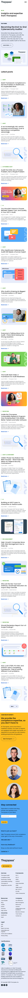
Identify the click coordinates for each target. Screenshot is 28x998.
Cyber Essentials (20, 883)
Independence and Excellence (20, 909)
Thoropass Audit (5, 875)
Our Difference (19, 900)
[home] (6, 2)
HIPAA (17, 879)
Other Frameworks (20, 893)
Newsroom (18, 904)
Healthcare (4, 915)
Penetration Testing (6, 879)
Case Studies (4, 900)
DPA (2, 926)
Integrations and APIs (6, 885)
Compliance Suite (5, 877)
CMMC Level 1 (19, 887)
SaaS (2, 917)
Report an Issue (5, 928)
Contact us (18, 916)
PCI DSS (17, 891)
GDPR (17, 885)
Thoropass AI (4, 883)
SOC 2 (17, 877)
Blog (2, 902)
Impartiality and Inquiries (5, 931)
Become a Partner (20, 912)
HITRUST (18, 881)
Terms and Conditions (6, 933)
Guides (3, 904)
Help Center (4, 910)
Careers (18, 906)
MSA (2, 924)
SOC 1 (17, 875)
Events (2, 906)
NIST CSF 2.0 (18, 889)
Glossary (3, 908)
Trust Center (19, 914)
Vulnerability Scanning (6, 881)
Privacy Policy (4, 935)
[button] (25, 2)
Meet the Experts (20, 902)
